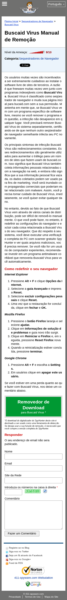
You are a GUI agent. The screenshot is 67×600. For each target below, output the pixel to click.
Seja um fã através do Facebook (25, 555)
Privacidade (15, 596)
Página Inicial (11, 21)
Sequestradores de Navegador (37, 21)
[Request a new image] (45, 491)
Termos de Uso (32, 596)
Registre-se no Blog (19, 547)
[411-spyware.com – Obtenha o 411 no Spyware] (29, 7)
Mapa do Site (51, 596)
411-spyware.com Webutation (33, 577)
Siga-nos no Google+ (20, 559)
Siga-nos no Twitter (19, 551)
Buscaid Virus (12, 24)
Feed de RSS (16, 563)
